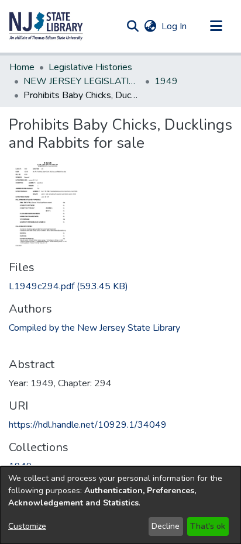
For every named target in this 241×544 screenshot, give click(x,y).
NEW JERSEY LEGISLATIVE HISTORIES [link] (81, 81)
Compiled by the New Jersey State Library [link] (94, 327)
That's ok (207, 526)
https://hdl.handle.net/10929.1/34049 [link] (88, 424)
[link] (68, 286)
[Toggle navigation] (215, 26)
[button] (46, 26)
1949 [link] (166, 81)
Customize (27, 526)
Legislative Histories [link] (90, 67)
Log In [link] (174, 26)
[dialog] (120, 505)
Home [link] (22, 67)
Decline (166, 526)
